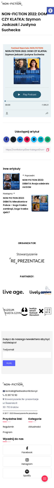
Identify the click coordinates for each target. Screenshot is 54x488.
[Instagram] (27, 461)
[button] (50, 10)
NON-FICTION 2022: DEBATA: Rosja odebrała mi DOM (35, 183)
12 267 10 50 (11, 395)
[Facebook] (27, 450)
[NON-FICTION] (11, 3)
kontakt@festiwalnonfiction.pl (21, 391)
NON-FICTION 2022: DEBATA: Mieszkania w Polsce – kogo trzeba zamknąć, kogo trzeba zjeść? (15, 205)
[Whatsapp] (27, 473)
